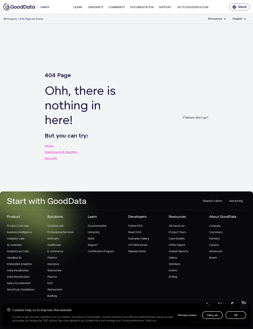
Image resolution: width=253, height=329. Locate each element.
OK (236, 315)
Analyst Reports (178, 251)
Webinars (174, 264)
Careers (214, 245)
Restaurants (54, 289)
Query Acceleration (19, 283)
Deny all (212, 315)
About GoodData (222, 216)
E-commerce (55, 251)
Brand (213, 257)
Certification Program (101, 251)
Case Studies (177, 238)
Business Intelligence (19, 232)
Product (13, 216)
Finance (52, 257)
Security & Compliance (20, 289)
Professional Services (60, 232)
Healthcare (54, 245)
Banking (52, 295)
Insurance (53, 264)
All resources (177, 225)
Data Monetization (18, 276)
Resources (177, 216)
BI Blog (173, 276)
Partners (214, 238)
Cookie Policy (92, 320)
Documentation (142, 7)
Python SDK (135, 225)
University (95, 7)
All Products (10, 18)
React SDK (135, 232)
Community (117, 7)
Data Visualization (18, 270)
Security (51, 158)
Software (53, 238)
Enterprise (215, 18)
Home (49, 146)
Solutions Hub (55, 225)
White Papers (177, 245)
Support (165, 7)
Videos (173, 257)
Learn (77, 7)
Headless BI (14, 257)
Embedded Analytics (19, 264)
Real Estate (54, 270)
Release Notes (137, 251)
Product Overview (18, 225)
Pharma (52, 276)
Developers (137, 216)
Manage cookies (187, 315)
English (237, 18)
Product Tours (177, 232)
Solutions (55, 216)
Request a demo (212, 200)
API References (137, 245)
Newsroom (216, 251)
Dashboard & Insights (61, 152)
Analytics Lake (16, 238)
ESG (50, 283)
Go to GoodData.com (192, 7)
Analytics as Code (18, 251)
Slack (242, 7)
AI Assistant (14, 245)
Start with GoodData (47, 201)
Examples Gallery (138, 238)
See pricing (236, 200)
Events (173, 270)
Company (215, 225)
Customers (216, 232)
